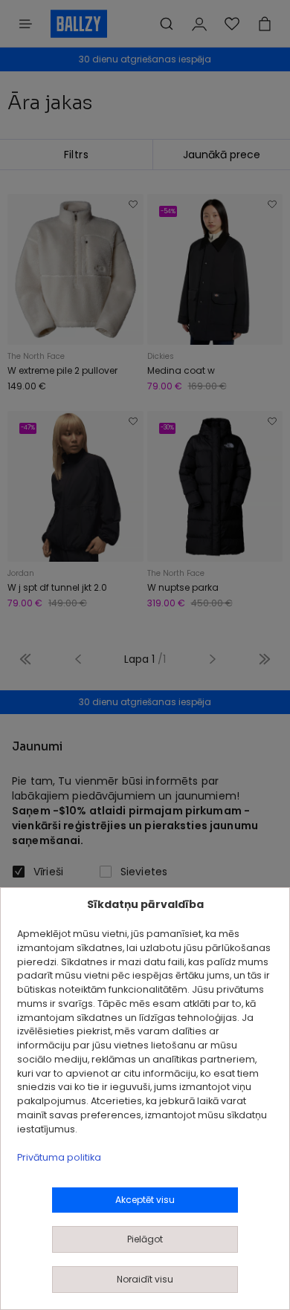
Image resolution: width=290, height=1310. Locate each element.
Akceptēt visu (145, 1199)
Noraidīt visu (145, 1279)
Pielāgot (145, 1239)
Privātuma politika (59, 1157)
